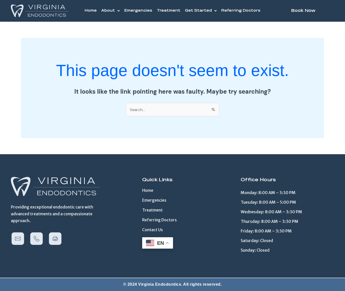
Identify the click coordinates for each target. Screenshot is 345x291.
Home (91, 11)
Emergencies (138, 11)
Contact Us (152, 229)
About (108, 11)
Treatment (168, 11)
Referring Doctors (240, 11)
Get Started (198, 11)
